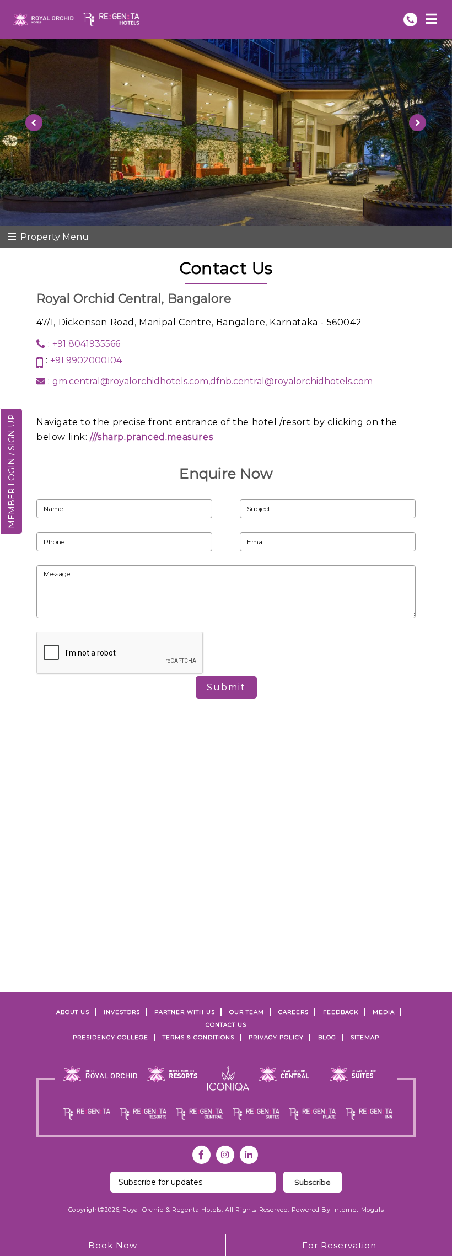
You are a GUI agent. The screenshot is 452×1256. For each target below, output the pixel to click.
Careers (293, 1012)
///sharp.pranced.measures (151, 437)
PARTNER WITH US (184, 1012)
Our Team (246, 1012)
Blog (327, 1037)
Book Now (112, 1245)
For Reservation (339, 1245)
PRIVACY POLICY (276, 1037)
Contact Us (226, 1024)
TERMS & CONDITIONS (198, 1037)
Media (384, 1012)
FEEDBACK (340, 1012)
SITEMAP (365, 1037)
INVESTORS (122, 1012)
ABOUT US (72, 1012)
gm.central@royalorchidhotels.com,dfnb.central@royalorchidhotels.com (212, 381)
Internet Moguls (358, 1210)
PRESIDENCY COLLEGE (110, 1037)
